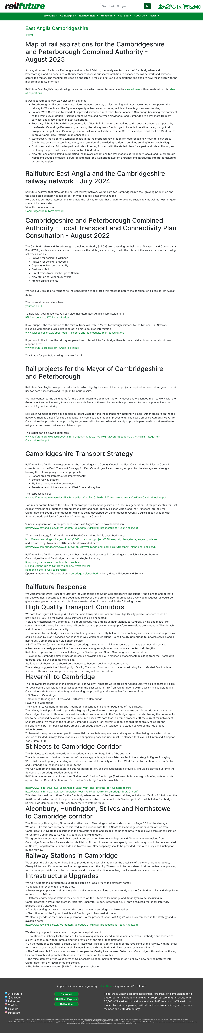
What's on (107, 15)
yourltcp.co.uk (34, 306)
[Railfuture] (24, 6)
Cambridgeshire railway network (44, 210)
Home (29, 34)
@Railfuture (15, 993)
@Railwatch (15, 997)
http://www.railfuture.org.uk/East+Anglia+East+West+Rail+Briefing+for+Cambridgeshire (78, 787)
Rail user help (87, 15)
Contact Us (184, 1019)
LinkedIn (13, 1008)
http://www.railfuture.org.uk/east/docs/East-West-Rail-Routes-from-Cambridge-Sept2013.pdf (81, 791)
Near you (123, 15)
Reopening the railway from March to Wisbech (53, 562)
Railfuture (14, 1001)
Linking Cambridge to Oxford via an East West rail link (58, 565)
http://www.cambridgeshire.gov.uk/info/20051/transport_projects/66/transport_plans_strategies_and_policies (91, 539)
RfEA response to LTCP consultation (47, 317)
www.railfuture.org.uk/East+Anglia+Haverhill (52, 347)
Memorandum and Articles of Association (97, 1020)
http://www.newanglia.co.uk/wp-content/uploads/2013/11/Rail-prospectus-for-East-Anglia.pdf (81, 527)
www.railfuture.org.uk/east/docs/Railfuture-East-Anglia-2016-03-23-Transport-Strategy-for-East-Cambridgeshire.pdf (95, 497)
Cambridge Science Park (84, 573)
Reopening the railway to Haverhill (46, 569)
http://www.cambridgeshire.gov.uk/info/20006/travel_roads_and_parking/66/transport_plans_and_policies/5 (90, 546)
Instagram (14, 1012)
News (153, 15)
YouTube (13, 1005)
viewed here (132, 89)
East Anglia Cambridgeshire (56, 28)
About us (139, 15)
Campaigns (67, 15)
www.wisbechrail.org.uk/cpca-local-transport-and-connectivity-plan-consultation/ (74, 332)
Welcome (49, 15)
